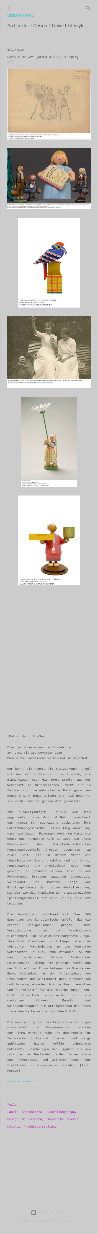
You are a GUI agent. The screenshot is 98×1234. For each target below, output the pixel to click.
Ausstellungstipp (60, 1112)
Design (12, 1119)
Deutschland (32, 1119)
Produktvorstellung (40, 1126)
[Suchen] (88, 7)
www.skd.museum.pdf (23, 1081)
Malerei (13, 1126)
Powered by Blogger (52, 1212)
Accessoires (32, 1112)
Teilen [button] (12, 1105)
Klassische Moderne (62, 1119)
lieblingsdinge (20, 15)
